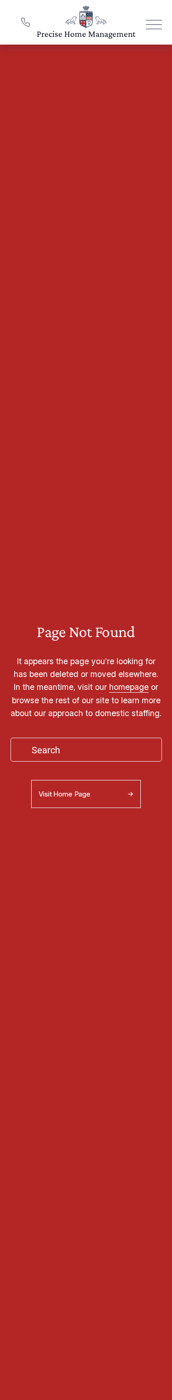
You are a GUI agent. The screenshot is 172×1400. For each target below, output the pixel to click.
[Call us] (25, 22)
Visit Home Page (64, 794)
